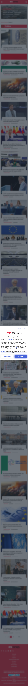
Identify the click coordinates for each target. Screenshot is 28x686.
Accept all (20, 356)
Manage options (7, 356)
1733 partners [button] (9, 339)
